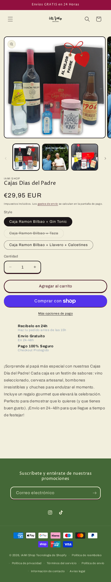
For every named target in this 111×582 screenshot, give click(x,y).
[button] (10, 19)
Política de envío (93, 563)
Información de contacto (48, 571)
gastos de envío (48, 203)
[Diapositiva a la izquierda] (5, 158)
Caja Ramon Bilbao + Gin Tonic (38, 222)
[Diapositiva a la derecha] (105, 158)
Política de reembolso (87, 555)
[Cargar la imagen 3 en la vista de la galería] (55, 157)
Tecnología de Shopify (51, 555)
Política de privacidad (27, 563)
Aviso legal (77, 571)
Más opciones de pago (55, 313)
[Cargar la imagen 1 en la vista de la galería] (26, 157)
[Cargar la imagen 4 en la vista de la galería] (84, 157)
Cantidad (11, 256)
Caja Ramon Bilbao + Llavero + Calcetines (48, 245)
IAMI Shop (28, 555)
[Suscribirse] (94, 493)
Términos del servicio (62, 563)
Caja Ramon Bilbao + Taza (36, 234)
